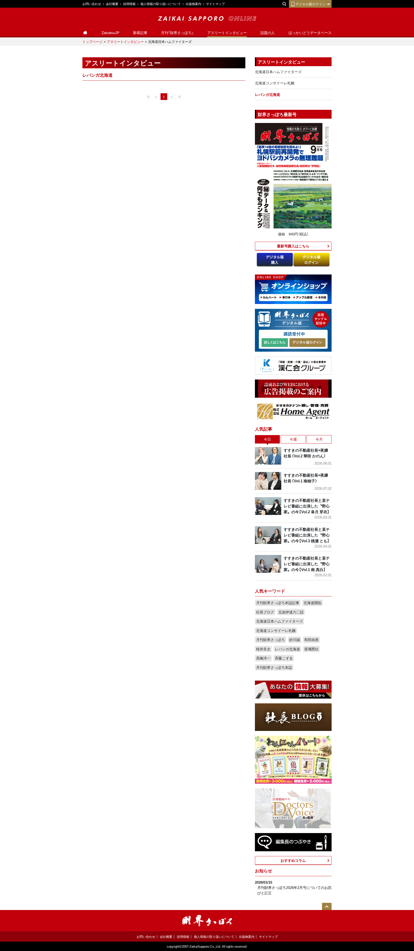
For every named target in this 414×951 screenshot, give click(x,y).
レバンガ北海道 (267, 94)
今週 (293, 439)
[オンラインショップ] (293, 288)
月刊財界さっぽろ (270, 639)
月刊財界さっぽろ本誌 (274, 667)
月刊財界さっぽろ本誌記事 (277, 602)
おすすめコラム (293, 860)
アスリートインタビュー (227, 32)
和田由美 (311, 639)
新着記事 (140, 32)
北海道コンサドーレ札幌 (274, 83)
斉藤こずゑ (284, 658)
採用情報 (129, 3)
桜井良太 (263, 649)
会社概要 (112, 3)
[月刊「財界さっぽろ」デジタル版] (274, 342)
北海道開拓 (313, 602)
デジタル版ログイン (310, 3)
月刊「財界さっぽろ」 (177, 32)
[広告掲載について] (293, 388)
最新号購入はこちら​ (293, 246)
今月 (319, 439)
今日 (267, 439)
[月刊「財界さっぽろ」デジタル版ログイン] (307, 342)
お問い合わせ (91, 3)
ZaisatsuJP (110, 32)
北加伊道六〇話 (291, 612)
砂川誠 (294, 639)
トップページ (92, 41)
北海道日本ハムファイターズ (278, 71)
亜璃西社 (311, 649)
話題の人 (267, 32)
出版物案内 (193, 3)
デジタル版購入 (275, 259)
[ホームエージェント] (293, 411)
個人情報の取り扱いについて (160, 3)
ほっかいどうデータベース (310, 32)
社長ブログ (265, 612)
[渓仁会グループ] (293, 365)
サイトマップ (215, 3)
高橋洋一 (263, 658)
